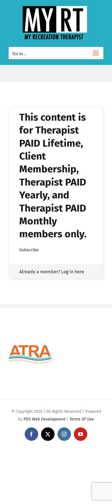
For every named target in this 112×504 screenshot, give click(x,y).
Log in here (72, 271)
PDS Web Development (44, 419)
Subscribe (28, 249)
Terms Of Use (81, 419)
